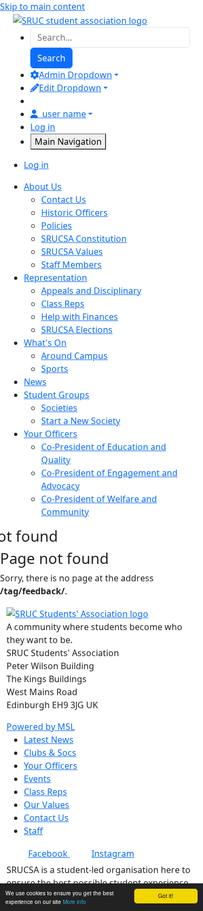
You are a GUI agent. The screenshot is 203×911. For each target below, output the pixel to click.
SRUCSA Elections (77, 330)
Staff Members (71, 265)
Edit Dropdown (70, 88)
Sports (54, 369)
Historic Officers (74, 213)
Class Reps (62, 304)
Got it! (165, 895)
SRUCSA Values (72, 252)
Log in (42, 127)
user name (64, 114)
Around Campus (74, 356)
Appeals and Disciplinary (91, 291)
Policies (56, 226)
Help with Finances (79, 317)
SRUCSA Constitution (84, 239)
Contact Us (63, 200)
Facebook (49, 853)
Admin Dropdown (75, 75)
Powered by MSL (40, 727)
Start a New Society (80, 421)
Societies (59, 408)
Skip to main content (42, 6)
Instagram (112, 853)
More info (74, 901)
